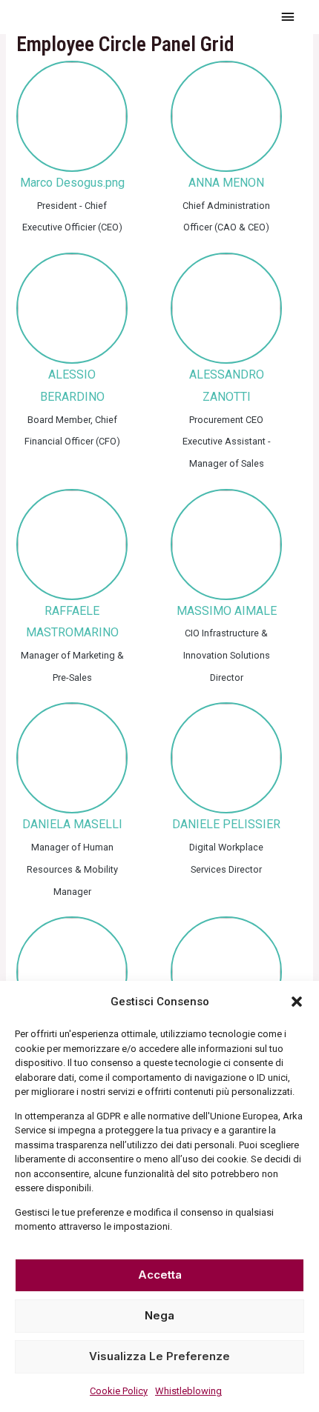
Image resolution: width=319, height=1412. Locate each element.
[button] (296, 1001)
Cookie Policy (119, 1390)
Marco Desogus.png (72, 183)
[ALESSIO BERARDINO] (72, 308)
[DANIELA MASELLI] (72, 757)
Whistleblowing (188, 1390)
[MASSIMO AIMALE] (226, 544)
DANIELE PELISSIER (226, 824)
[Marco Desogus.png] (72, 116)
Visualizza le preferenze (159, 1356)
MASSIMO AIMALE (227, 611)
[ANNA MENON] (226, 116)
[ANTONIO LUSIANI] (72, 972)
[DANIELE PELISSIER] (226, 757)
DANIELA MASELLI (72, 824)
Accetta (160, 1275)
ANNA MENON (226, 183)
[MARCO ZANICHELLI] (226, 972)
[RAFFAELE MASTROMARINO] (72, 544)
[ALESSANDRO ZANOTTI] (226, 308)
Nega (159, 1315)
